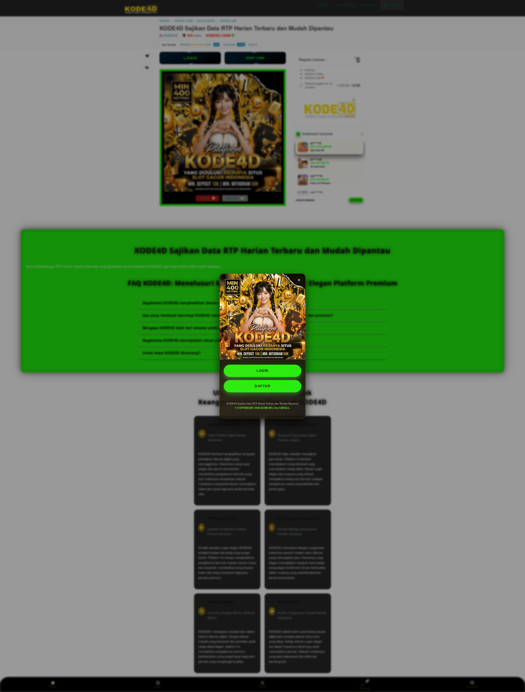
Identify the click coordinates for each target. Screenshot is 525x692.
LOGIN (262, 370)
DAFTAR (262, 386)
